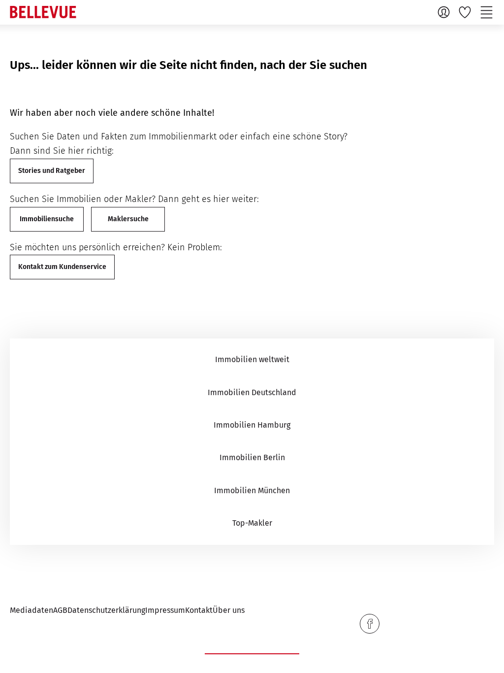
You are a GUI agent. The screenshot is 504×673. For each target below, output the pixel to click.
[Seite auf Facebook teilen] (369, 624)
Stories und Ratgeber (51, 171)
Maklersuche (128, 219)
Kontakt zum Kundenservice (62, 267)
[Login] (445, 11)
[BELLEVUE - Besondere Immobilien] (43, 12)
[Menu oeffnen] (488, 11)
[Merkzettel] (466, 11)
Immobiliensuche (47, 219)
